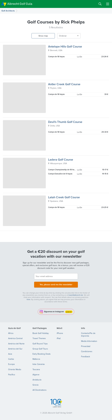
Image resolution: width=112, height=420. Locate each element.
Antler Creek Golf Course (64, 84)
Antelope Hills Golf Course (65, 46)
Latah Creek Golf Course (64, 197)
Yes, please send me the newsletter (56, 284)
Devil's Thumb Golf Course (65, 122)
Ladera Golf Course (60, 159)
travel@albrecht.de (75, 295)
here (28, 299)
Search (100, 4)
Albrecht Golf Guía (19, 4)
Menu (107, 4)
